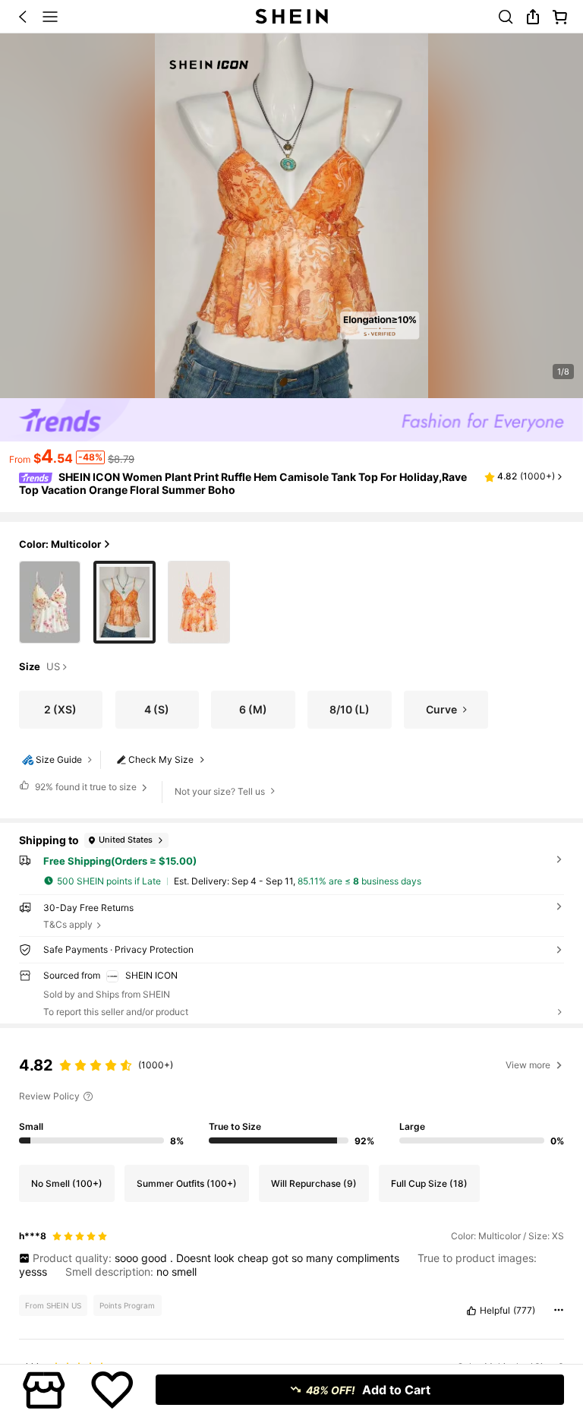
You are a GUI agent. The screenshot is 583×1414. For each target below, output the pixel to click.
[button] (22, 16)
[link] (505, 16)
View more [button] (528, 1065)
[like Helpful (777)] (471, 1310)
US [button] (53, 667)
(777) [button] (524, 1310)
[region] (291, 1096)
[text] (292, 1265)
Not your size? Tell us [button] (220, 791)
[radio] (50, 602)
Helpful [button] (495, 1310)
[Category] (50, 16)
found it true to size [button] (86, 786)
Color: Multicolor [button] (60, 544)
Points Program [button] (127, 1305)
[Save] (112, 1389)
